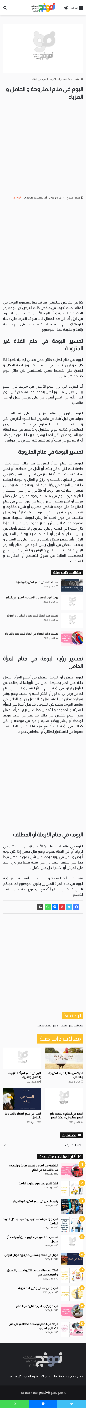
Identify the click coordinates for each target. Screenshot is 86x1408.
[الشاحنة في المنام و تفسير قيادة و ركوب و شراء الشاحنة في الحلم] (72, 1170)
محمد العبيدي (73, 197)
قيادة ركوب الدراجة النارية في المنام (37, 1306)
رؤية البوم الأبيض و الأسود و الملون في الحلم (32, 597)
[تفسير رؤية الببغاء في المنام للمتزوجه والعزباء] (72, 638)
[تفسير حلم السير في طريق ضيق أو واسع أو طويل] (72, 1242)
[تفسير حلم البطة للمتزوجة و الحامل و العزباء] (72, 620)
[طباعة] (40, 907)
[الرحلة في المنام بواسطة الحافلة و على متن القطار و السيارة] (72, 1329)
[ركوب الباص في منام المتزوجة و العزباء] (72, 1206)
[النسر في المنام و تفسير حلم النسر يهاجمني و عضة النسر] (64, 1099)
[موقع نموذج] (43, 7)
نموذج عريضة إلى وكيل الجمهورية (38, 1288)
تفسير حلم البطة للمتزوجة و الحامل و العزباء (32, 615)
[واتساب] (48, 907)
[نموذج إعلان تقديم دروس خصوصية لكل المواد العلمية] (72, 1224)
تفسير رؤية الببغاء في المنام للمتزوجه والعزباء (31, 633)
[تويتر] (69, 907)
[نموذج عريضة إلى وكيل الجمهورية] (72, 1293)
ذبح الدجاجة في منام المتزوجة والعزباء (36, 582)
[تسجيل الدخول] (66, 9)
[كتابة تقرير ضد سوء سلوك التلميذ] (72, 1188)
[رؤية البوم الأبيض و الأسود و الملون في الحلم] (72, 602)
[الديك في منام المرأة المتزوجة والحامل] (64, 1058)
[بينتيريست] (62, 907)
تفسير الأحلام (59, 78)
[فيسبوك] (76, 907)
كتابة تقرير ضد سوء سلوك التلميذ (38, 1183)
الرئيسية (76, 78)
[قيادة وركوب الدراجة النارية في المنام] (72, 1311)
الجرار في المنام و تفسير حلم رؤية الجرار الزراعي (31, 1255)
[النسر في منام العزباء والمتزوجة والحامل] (22, 1099)
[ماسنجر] (55, 907)
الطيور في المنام (40, 78)
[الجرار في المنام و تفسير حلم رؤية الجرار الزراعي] (72, 1259)
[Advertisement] (43, 148)
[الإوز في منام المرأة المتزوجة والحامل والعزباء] (22, 1058)
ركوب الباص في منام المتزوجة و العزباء (35, 1201)
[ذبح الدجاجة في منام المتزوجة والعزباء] (72, 585)
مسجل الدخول (59, 1025)
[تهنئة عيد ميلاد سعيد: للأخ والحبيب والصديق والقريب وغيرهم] (72, 1275)
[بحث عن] (5, 9)
